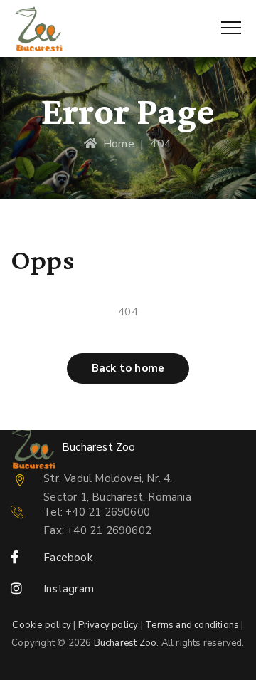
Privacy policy (108, 625)
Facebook (67, 557)
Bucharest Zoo (125, 643)
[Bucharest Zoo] (38, 28)
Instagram (68, 589)
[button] (128, 368)
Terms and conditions (192, 625)
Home (115, 144)
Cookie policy (41, 625)
